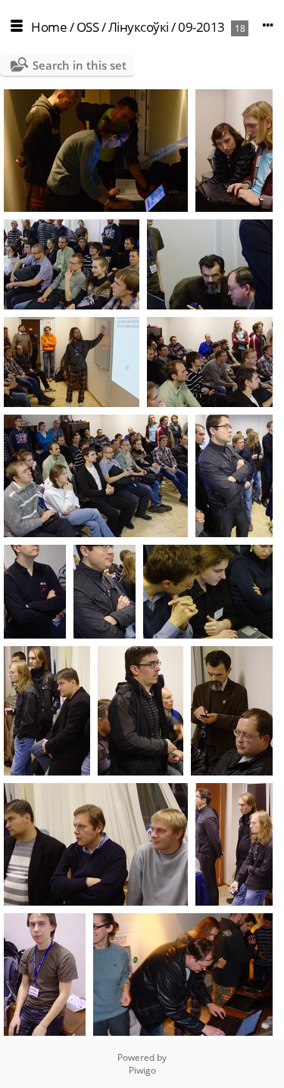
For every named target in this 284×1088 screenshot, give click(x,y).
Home (49, 27)
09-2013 (201, 27)
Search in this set (79, 65)
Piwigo (142, 1070)
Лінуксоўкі (138, 27)
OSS (87, 27)
